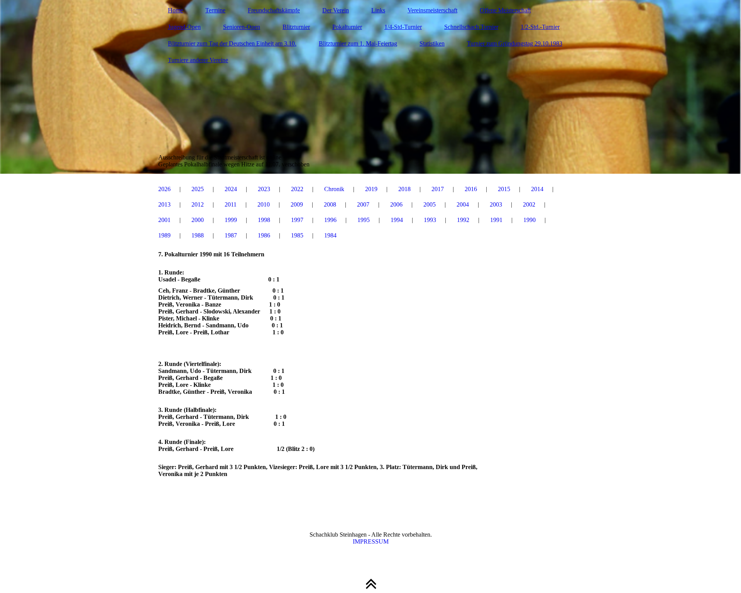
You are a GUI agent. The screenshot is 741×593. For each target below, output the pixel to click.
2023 (264, 189)
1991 (496, 220)
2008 (330, 204)
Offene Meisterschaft (505, 10)
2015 (504, 189)
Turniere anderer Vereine (198, 60)
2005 (429, 204)
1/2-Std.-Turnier (540, 27)
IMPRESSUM (371, 541)
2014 (537, 189)
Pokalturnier (347, 27)
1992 (463, 220)
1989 (164, 235)
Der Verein (335, 10)
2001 (164, 220)
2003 (496, 204)
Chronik (334, 189)
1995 (363, 220)
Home (175, 10)
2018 (404, 189)
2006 (396, 204)
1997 (297, 220)
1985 (297, 235)
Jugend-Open (184, 27)
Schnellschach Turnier (471, 27)
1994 (397, 220)
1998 (264, 220)
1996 (330, 220)
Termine (215, 10)
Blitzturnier (296, 27)
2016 (471, 189)
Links (378, 10)
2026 (164, 189)
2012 (197, 204)
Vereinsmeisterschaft (432, 10)
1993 (430, 220)
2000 (197, 220)
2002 (529, 204)
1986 (264, 235)
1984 (330, 235)
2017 (437, 189)
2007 (363, 204)
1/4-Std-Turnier (403, 27)
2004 (463, 204)
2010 (263, 204)
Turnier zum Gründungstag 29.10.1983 (514, 43)
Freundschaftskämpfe (274, 10)
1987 (231, 235)
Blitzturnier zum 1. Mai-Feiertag (358, 43)
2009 (297, 204)
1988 (197, 235)
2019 (371, 189)
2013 (164, 204)
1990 (529, 220)
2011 (231, 204)
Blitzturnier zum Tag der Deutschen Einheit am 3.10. (232, 43)
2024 (231, 189)
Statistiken (432, 43)
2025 (197, 189)
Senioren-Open (241, 27)
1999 (231, 220)
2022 (297, 189)
